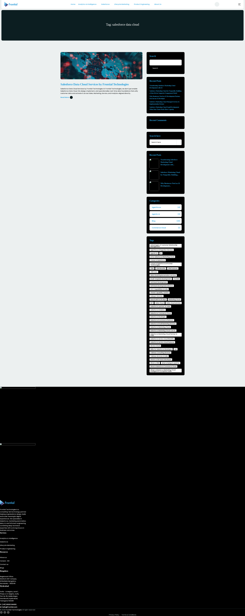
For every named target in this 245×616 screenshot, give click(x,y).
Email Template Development (160, 279)
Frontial (176, 279)
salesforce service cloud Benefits (162, 339)
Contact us (4, 564)
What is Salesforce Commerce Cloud (163, 366)
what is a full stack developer (160, 359)
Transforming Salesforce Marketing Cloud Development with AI (162, 87)
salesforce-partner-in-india (160, 306)
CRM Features (173, 268)
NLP (151, 303)
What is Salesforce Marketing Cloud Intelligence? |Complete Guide (163, 370)
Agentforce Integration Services (161, 250)
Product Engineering (141, 4)
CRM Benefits (160, 268)
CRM (152, 268)
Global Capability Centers (159, 293)
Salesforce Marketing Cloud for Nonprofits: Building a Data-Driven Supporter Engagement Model (165, 92)
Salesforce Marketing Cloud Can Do (163, 331)
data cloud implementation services (163, 275)
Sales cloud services (173, 303)
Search (152, 56)
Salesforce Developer (158, 317)
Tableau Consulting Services (160, 353)
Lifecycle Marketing (121, 4)
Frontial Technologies (14, 610)
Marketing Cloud (174, 299)
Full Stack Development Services (161, 286)
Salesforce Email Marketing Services (163, 324)
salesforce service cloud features (162, 342)
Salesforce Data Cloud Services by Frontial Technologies (94, 84)
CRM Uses (153, 272)
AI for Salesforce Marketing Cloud (162, 257)
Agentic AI (166, 214)
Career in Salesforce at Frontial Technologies (161, 264)
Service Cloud (155, 346)
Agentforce (166, 207)
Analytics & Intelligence (87, 4)
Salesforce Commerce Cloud (160, 313)
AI (161, 253)
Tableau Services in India (159, 356)
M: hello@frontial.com (8, 607)
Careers (4, 561)
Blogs (2, 568)
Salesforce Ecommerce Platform (161, 320)
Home (73, 4)
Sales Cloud (159, 303)
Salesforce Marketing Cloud (160, 327)
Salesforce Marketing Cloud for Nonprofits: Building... (170, 173)
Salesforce (105, 4)
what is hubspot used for (170, 363)
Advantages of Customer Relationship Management (163, 245)
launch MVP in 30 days (158, 299)
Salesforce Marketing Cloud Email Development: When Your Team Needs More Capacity (164, 108)
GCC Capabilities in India (159, 289)
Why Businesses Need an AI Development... (170, 184)
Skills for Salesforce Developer (161, 349)
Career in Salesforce (157, 260)
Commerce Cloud (166, 228)
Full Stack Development (158, 282)
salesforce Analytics (157, 310)
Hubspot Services (156, 296)
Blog (166, 221)
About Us (157, 4)
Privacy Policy (114, 615)
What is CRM (154, 363)
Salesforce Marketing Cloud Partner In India (163, 334)
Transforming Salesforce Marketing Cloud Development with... (169, 162)
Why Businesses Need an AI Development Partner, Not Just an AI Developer (164, 97)
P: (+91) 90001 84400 (8, 604)
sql (175, 349)
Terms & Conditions (129, 615)
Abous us (3, 557)
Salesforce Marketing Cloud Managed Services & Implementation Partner (164, 103)
